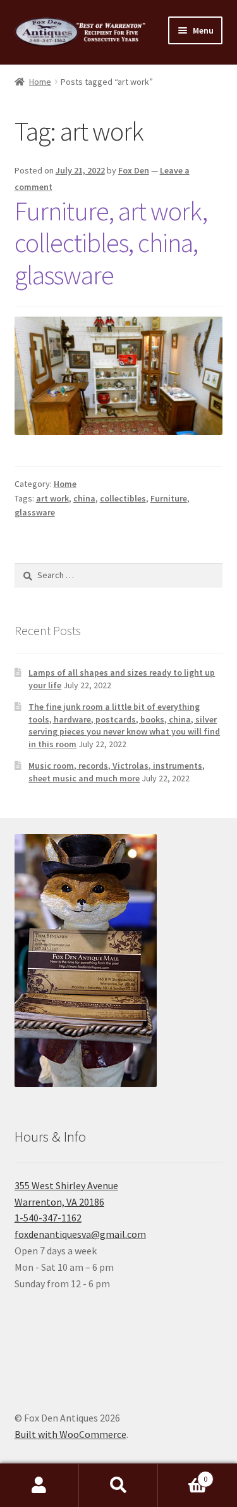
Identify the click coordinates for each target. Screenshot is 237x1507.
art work (52, 498)
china (84, 498)
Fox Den (133, 170)
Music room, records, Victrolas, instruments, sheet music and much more (116, 772)
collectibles (123, 498)
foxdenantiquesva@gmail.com (80, 1234)
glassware (35, 512)
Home (40, 81)
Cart (182, 1474)
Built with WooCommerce (70, 1434)
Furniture (168, 498)
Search (118, 1485)
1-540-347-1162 (48, 1217)
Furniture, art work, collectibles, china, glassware (111, 243)
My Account (39, 1485)
